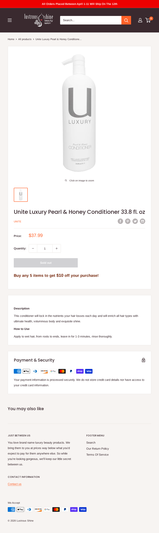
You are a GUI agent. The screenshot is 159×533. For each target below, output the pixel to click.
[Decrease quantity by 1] (33, 248)
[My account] (140, 20)
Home (11, 39)
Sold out (46, 262)
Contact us (15, 484)
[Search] (126, 20)
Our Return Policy (97, 448)
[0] (148, 20)
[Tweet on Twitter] (135, 221)
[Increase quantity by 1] (57, 248)
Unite (17, 221)
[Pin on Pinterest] (127, 221)
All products (25, 39)
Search (90, 442)
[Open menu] (10, 20)
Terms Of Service (97, 454)
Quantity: (20, 248)
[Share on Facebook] (120, 221)
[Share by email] (142, 221)
